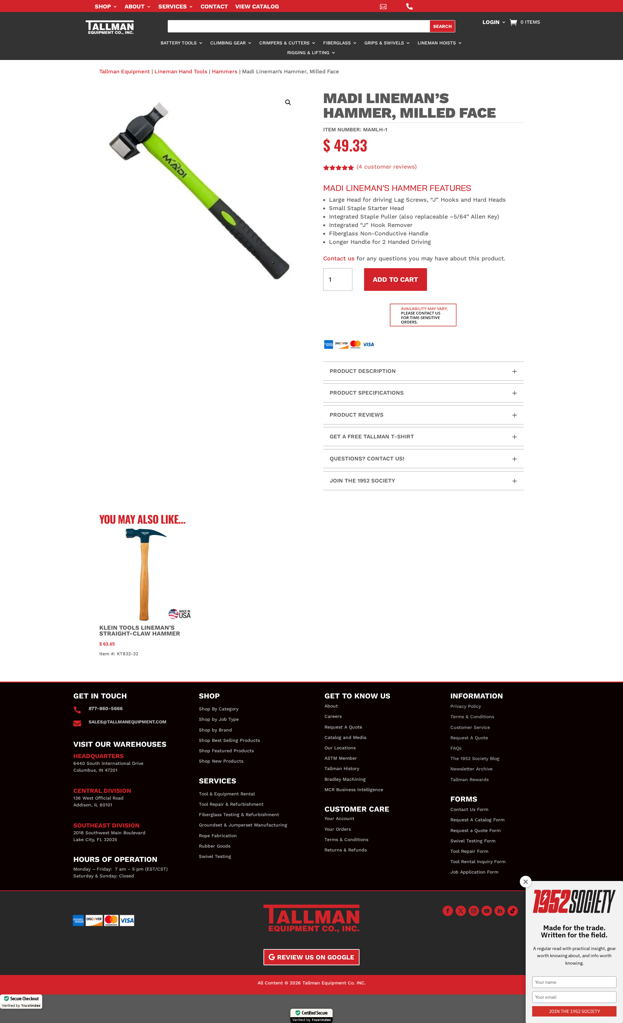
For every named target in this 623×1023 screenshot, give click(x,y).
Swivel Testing (215, 856)
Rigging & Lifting (308, 52)
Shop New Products (221, 761)
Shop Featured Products (226, 750)
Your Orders (337, 829)
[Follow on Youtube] (487, 911)
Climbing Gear (228, 43)
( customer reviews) (387, 166)
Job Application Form (474, 871)
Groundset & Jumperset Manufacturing (243, 824)
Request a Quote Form (475, 830)
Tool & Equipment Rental (227, 793)
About (135, 7)
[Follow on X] (461, 911)
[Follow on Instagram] (474, 911)
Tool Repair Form (469, 851)
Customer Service (470, 727)
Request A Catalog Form (477, 819)
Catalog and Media (345, 737)
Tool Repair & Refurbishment (231, 804)
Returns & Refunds (345, 849)
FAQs (455, 748)
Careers (333, 716)
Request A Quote (343, 727)
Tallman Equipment (124, 71)
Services (172, 7)
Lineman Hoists (437, 43)
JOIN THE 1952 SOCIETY (574, 1011)
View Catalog (257, 7)
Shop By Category (218, 708)
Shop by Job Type (219, 719)
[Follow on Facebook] (448, 911)
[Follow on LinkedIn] (500, 911)
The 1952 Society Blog (474, 758)
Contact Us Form (469, 809)
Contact (214, 7)
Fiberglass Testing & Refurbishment (239, 814)
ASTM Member (340, 758)
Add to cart (395, 279)
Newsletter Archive (471, 768)
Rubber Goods (214, 846)
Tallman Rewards (469, 779)
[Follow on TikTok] (512, 911)
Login (491, 22)
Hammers (225, 71)
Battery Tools (179, 43)
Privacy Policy (465, 706)
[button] (288, 102)
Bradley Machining (345, 779)
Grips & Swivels (384, 43)
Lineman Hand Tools (180, 71)
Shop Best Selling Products (229, 740)
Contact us (339, 258)
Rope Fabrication (218, 835)
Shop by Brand (215, 729)
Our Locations (340, 747)
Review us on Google (315, 957)
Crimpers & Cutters (284, 43)
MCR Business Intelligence (353, 789)
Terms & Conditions (346, 839)
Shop (103, 7)
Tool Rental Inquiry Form (478, 861)
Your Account (339, 818)
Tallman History (341, 768)
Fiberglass (337, 43)
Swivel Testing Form (472, 840)
